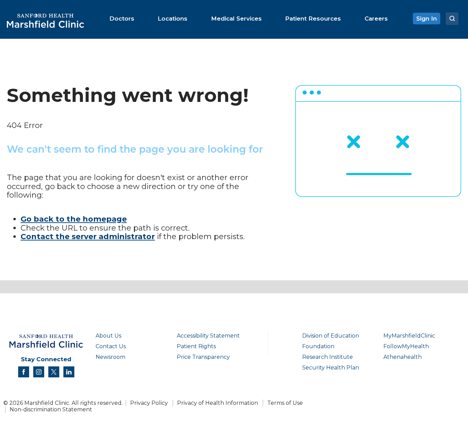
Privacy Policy (149, 403)
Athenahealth (402, 357)
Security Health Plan (330, 367)
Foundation (318, 346)
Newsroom (110, 357)
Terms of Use (285, 403)
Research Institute (327, 357)
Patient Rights (196, 346)
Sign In (426, 18)
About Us (108, 335)
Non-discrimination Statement (51, 409)
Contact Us (111, 346)
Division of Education (330, 335)
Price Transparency (203, 357)
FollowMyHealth (406, 346)
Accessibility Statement (208, 335)
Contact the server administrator (88, 236)
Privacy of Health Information (217, 403)
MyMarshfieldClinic (409, 335)
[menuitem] (122, 18)
